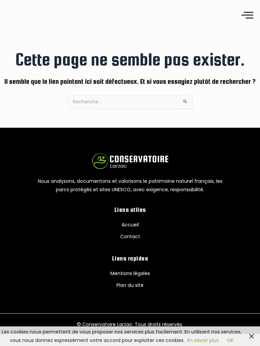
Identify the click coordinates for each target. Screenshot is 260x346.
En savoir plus (203, 340)
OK (230, 340)
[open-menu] (244, 15)
